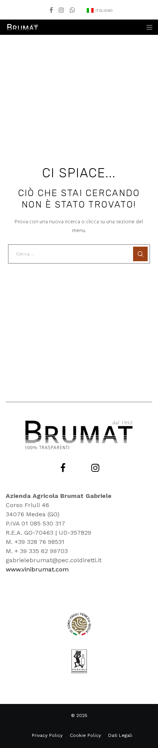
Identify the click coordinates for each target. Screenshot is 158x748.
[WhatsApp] (72, 10)
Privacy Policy (47, 735)
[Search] (140, 254)
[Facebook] (51, 10)
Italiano (104, 11)
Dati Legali (120, 735)
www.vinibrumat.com (37, 569)
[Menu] (147, 27)
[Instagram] (61, 10)
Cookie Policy (85, 735)
